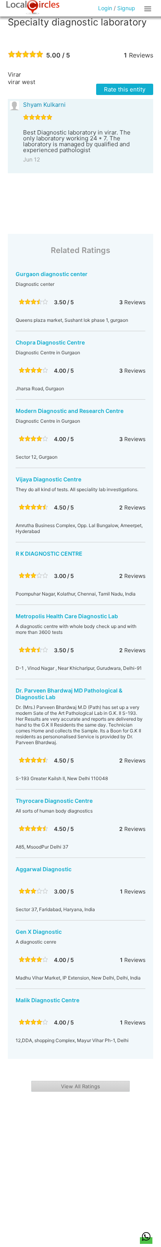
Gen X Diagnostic (39, 931)
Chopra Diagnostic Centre (50, 342)
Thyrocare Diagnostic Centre (54, 800)
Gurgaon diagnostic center (52, 274)
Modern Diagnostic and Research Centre (69, 410)
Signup (126, 8)
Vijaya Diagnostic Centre (48, 479)
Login (105, 8)
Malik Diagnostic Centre (47, 1000)
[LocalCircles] (33, 7)
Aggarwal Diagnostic (44, 869)
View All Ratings (80, 1086)
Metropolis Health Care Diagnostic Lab (67, 616)
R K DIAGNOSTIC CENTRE (49, 553)
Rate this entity (124, 89)
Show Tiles (149, 8)
